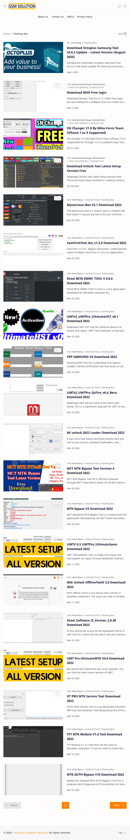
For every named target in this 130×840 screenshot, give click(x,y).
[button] (119, 6)
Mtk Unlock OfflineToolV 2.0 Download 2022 (96, 584)
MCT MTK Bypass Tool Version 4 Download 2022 (90, 470)
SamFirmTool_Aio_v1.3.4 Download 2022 (96, 243)
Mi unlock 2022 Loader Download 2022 (96, 433)
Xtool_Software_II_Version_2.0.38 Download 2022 (91, 622)
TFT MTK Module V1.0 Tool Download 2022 (94, 736)
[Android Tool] (97, 87)
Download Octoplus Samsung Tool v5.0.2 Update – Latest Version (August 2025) (96, 52)
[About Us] (43, 17)
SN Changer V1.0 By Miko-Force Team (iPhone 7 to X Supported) (95, 130)
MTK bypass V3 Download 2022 (90, 509)
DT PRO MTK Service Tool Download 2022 (93, 698)
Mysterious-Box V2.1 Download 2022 (94, 205)
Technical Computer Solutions (31, 832)
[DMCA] (70, 17)
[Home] (65, 805)
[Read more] (121, 72)
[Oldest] (118, 805)
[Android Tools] (93, 199)
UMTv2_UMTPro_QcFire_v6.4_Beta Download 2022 (92, 395)
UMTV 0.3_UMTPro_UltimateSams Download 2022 (92, 546)
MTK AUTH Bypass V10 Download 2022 (95, 774)
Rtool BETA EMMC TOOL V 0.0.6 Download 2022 (90, 280)
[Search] (124, 6)
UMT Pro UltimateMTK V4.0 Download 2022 (95, 660)
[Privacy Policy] (84, 17)
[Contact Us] (57, 17)
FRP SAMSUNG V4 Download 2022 (92, 357)
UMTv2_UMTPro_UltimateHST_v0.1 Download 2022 (92, 318)
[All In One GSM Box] (79, 87)
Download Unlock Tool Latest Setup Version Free (94, 168)
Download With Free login (86, 92)
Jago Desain (93, 832)
